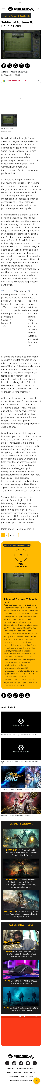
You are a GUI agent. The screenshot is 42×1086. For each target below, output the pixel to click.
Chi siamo (11, 1069)
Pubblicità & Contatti (25, 1069)
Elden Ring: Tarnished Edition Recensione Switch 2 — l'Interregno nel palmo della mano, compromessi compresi (21, 883)
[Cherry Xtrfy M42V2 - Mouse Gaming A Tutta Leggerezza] (21, 969)
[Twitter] (22, 1063)
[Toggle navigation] (3, 9)
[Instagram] (15, 1063)
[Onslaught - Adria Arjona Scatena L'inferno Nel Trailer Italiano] (21, 996)
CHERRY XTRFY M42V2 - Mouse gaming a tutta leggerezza (21, 982)
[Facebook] (8, 1063)
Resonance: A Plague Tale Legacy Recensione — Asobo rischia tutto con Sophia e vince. (21, 914)
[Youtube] (29, 1063)
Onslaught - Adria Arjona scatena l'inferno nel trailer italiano (21, 1009)
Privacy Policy (29, 1072)
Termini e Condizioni (13, 1072)
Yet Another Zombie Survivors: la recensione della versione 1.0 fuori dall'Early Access (21, 852)
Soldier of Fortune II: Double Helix (16, 16)
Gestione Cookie (27, 1076)
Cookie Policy (13, 1076)
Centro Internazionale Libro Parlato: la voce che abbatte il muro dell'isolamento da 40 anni (21, 953)
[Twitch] (35, 1063)
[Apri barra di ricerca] (38, 9)
